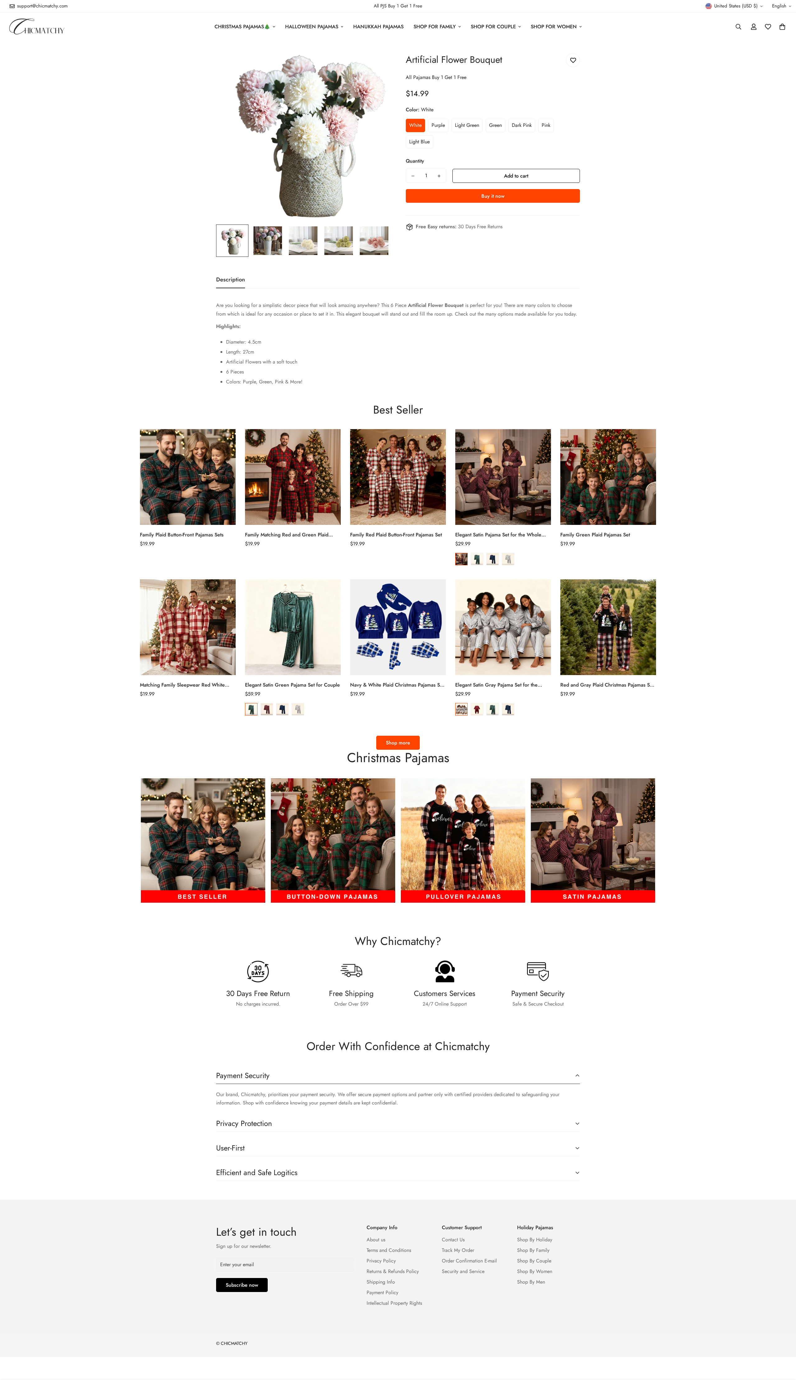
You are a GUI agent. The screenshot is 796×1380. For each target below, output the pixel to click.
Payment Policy (382, 1292)
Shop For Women (554, 26)
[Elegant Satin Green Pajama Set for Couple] (293, 627)
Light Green (467, 125)
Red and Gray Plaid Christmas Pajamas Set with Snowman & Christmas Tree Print (607, 685)
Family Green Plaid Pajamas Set (595, 534)
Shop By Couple (534, 1260)
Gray (508, 559)
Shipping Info (381, 1281)
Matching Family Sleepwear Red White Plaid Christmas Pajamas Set (182, 685)
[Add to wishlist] (573, 60)
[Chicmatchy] (36, 26)
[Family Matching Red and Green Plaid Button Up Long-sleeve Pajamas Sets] (293, 477)
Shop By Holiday (534, 1239)
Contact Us (453, 1239)
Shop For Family (435, 26)
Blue (492, 559)
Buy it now (492, 196)
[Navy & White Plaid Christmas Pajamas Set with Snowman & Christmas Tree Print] (398, 627)
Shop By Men (531, 1281)
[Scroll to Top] (784, 1346)
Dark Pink (522, 125)
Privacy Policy (381, 1260)
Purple (438, 125)
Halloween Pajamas (311, 26)
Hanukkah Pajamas (378, 26)
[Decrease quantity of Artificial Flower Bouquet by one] (413, 176)
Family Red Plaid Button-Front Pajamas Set (396, 534)
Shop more (398, 742)
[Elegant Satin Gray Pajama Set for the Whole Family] (503, 627)
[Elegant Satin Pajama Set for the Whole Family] (503, 477)
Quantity (415, 161)
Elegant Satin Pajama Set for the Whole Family (498, 535)
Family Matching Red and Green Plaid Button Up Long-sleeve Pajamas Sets (286, 535)
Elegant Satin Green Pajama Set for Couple (292, 684)
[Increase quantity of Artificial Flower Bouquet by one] (439, 176)
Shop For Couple (493, 26)
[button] (782, 27)
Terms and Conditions (389, 1250)
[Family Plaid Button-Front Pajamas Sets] (188, 477)
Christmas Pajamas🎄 (242, 26)
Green (495, 125)
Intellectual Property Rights (394, 1303)
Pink (546, 125)
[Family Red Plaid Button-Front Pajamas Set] (398, 477)
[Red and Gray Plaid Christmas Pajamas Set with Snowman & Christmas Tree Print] (608, 627)
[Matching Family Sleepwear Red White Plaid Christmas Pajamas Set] (188, 627)
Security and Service (463, 1271)
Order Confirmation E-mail (469, 1260)
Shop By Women (534, 1271)
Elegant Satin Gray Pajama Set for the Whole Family (496, 685)
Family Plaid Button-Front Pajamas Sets (182, 534)
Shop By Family (533, 1250)
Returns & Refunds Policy (393, 1271)
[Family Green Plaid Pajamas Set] (608, 477)
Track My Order (458, 1250)
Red (461, 559)
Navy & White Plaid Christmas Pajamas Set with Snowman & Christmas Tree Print (397, 685)
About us (376, 1239)
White (415, 125)
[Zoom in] (377, 59)
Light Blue (419, 141)
